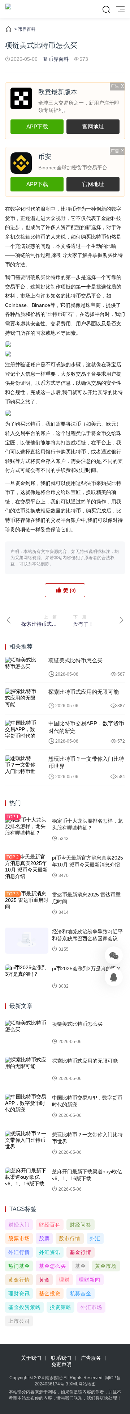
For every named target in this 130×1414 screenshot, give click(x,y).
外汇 (95, 1238)
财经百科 (50, 1225)
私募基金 (80, 1293)
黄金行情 (19, 1280)
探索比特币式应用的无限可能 (83, 692)
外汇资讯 (50, 1252)
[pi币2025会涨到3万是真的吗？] (26, 978)
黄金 (44, 1280)
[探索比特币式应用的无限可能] (21, 698)
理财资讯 (19, 1293)
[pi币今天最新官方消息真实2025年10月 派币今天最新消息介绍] (26, 867)
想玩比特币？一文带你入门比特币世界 (86, 762)
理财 (64, 1280)
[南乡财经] (8, 9)
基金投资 (50, 1293)
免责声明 (61, 1364)
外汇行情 (19, 1252)
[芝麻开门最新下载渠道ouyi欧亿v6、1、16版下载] (26, 1181)
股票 (44, 1238)
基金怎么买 (52, 1266)
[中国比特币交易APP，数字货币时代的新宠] (21, 730)
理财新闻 (89, 1280)
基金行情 (80, 1252)
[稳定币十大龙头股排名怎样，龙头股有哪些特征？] (26, 830)
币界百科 (26, 29)
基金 (80, 1266)
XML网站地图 (82, 1383)
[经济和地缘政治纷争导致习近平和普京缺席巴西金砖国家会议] (26, 941)
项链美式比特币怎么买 (75, 660)
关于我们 (31, 1358)
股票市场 (19, 1238)
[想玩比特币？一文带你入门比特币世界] (21, 765)
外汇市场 (91, 1307)
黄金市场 (106, 1266)
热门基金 (19, 1266)
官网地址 (93, 126)
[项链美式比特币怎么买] (21, 667)
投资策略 (61, 1307)
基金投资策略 (24, 1307)
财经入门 (19, 1225)
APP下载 (37, 126)
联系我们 (61, 1358)
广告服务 (91, 1358)
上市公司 (19, 1321)
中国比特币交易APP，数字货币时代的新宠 (86, 727)
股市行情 (70, 1238)
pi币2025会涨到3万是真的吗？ (86, 968)
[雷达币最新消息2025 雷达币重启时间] (26, 904)
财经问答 (80, 1225)
